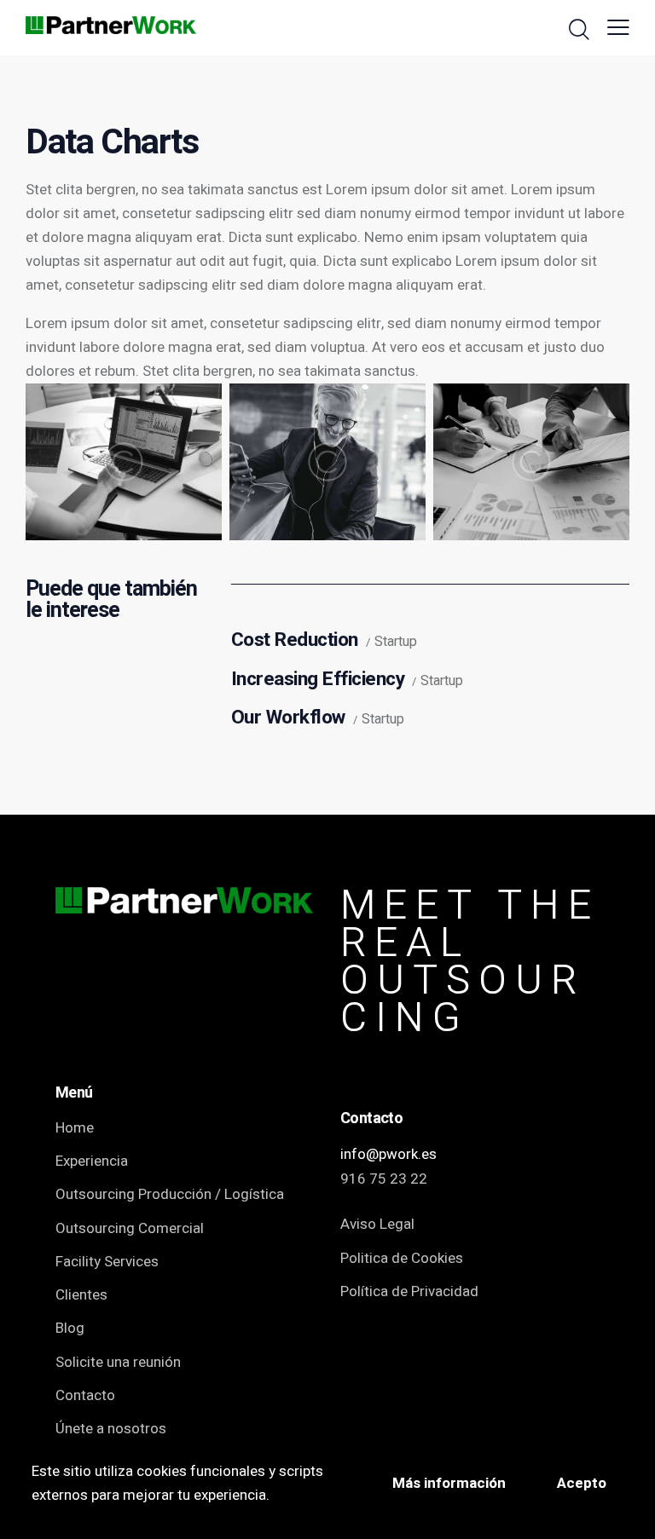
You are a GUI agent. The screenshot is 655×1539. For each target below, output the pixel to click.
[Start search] (579, 29)
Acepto (581, 1483)
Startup (395, 642)
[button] (618, 28)
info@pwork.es (388, 1154)
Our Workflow (288, 718)
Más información (449, 1483)
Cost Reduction (294, 640)
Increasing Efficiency (318, 679)
